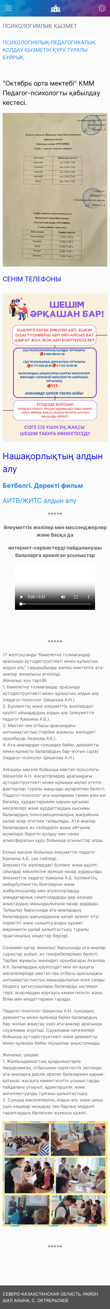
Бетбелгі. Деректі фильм (43, 485)
